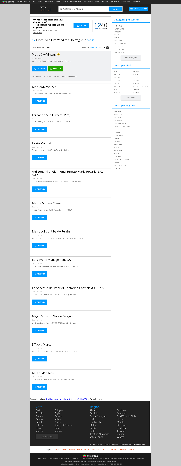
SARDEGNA (118, 150)
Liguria (120, 419)
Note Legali (76, 461)
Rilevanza (93, 48)
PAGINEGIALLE (38, 1)
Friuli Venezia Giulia (126, 416)
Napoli (117, 84)
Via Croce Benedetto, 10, (42, 323)
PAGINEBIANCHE (76, 1)
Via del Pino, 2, (38, 294)
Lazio (92, 419)
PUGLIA (116, 147)
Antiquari (118, 26)
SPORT (64, 450)
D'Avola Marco (42, 344)
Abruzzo (94, 410)
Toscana (121, 430)
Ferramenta (119, 50)
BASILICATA (118, 115)
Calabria (94, 413)
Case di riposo (120, 44)
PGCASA (65, 1)
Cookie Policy (91, 461)
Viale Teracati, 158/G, (41, 379)
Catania (117, 78)
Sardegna (122, 428)
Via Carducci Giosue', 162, (42, 351)
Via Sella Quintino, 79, (41, 93)
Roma (116, 89)
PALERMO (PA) (62, 93)
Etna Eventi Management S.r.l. (52, 260)
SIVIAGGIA (104, 1)
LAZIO (116, 129)
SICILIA (68, 61)
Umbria (120, 433)
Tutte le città (130, 98)
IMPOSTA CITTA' (126, 444)
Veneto (120, 436)
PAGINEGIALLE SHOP (52, 1)
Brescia (117, 75)
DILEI (97, 1)
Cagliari (136, 75)
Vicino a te (45, 48)
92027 (49, 150)
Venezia (117, 92)
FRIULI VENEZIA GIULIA (122, 127)
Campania (122, 413)
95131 (51, 210)
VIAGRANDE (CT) (65, 266)
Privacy (83, 461)
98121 (48, 122)
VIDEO (79, 450)
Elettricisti (118, 47)
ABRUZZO (117, 112)
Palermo (117, 87)
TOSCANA (117, 156)
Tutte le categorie (130, 58)
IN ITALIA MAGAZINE (111, 444)
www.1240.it (37, 33)
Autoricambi (119, 29)
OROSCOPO (96, 450)
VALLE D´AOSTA (120, 165)
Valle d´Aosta (96, 436)
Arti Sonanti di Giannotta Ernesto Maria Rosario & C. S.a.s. (67, 173)
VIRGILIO (27, 1)
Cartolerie (118, 38)
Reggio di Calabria (140, 87)
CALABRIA (117, 118)
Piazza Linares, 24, (39, 150)
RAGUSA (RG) (63, 323)
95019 (46, 294)
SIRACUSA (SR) (61, 379)
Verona (136, 92)
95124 (49, 61)
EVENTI (131, 450)
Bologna (136, 72)
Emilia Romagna (98, 416)
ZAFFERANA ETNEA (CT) (59, 294)
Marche (121, 422)
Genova (117, 81)
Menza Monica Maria (46, 203)
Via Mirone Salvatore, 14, (42, 266)
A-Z (100, 48)
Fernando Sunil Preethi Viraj (51, 115)
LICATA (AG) (58, 150)
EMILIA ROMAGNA (120, 124)
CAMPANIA (118, 121)
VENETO (117, 168)
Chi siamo (68, 461)
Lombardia (95, 422)
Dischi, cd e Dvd (37, 58)
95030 (51, 238)
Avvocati (117, 32)
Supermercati (119, 52)
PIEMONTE (118, 144)
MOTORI (72, 450)
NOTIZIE (56, 450)
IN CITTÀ (106, 450)
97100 (54, 323)
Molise (93, 425)
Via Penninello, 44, (39, 61)
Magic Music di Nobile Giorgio (52, 316)
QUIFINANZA (115, 1)
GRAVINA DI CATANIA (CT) (65, 238)
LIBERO (19, 1)
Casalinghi (118, 41)
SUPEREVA (136, 1)
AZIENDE (123, 450)
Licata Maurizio (42, 143)
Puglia (93, 428)
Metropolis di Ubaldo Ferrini (51, 231)
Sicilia (92, 430)
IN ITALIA (114, 450)
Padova (136, 84)
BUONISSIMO (126, 1)
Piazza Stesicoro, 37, (40, 210)
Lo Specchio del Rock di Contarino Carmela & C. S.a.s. (68, 288)
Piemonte (122, 425)
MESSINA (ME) (57, 122)
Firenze (136, 78)
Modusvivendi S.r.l (44, 87)
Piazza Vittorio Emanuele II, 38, (45, 181)
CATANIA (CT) (58, 61)
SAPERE (87, 450)
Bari (115, 72)
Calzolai (117, 35)
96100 (52, 379)
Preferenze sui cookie (104, 461)
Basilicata (121, 410)
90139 (52, 93)
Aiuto (114, 461)
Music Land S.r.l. (43, 373)
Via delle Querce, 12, (40, 238)
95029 (55, 266)
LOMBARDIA (118, 135)
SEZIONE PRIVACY (139, 444)
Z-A (103, 48)
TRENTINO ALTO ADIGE (122, 159)
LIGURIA (117, 132)
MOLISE (117, 141)
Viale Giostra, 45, (39, 122)
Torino (136, 89)
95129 (60, 181)
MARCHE (117, 138)
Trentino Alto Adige (99, 433)
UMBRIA (117, 162)
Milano (136, 81)
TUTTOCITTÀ (88, 1)
